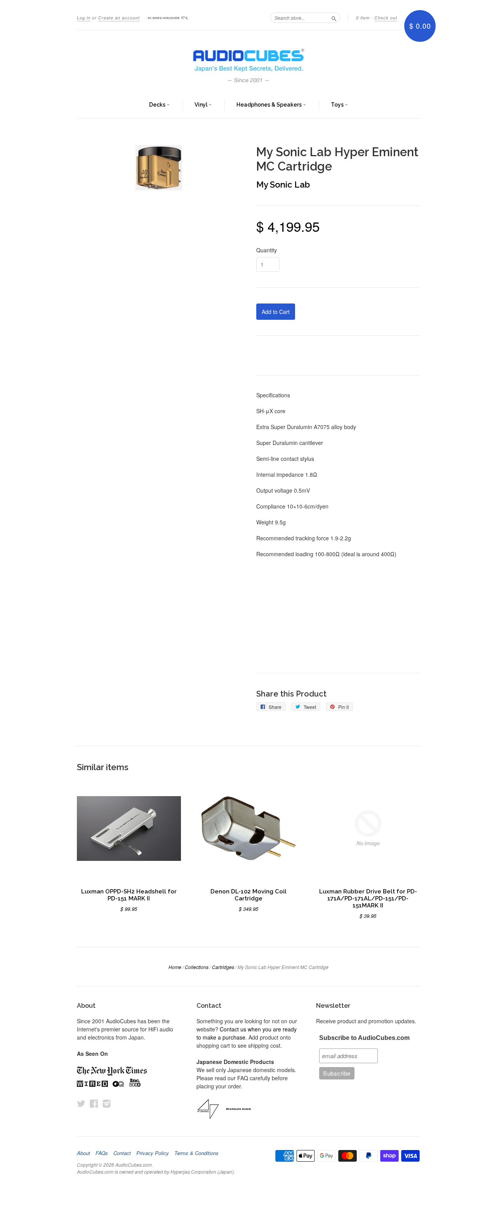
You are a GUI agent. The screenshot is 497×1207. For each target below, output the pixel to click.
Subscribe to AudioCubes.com (364, 1038)
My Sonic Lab (283, 184)
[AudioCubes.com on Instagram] (107, 1103)
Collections (197, 967)
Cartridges (223, 967)
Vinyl (202, 105)
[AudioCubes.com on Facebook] (94, 1103)
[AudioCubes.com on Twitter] (81, 1103)
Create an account (119, 18)
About (83, 1153)
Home (175, 967)
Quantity (266, 250)
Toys (338, 105)
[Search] (334, 17)
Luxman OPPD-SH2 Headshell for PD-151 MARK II (129, 895)
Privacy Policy (152, 1153)
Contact (122, 1153)
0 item (363, 18)
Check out (385, 18)
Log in (83, 18)
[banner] (248, 61)
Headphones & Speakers (269, 105)
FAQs (102, 1153)
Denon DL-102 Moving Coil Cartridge (248, 895)
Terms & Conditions (196, 1153)
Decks (158, 105)
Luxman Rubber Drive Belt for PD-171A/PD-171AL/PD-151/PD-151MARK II (368, 898)
